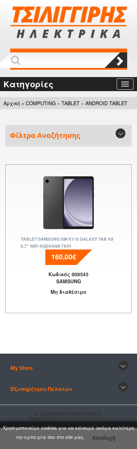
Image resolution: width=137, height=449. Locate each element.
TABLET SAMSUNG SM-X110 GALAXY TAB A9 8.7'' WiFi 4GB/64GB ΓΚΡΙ (67, 242)
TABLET (70, 103)
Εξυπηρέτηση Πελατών (41, 389)
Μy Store (22, 368)
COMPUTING (41, 103)
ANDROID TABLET (106, 103)
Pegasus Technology (81, 418)
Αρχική (12, 103)
